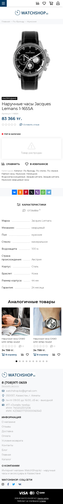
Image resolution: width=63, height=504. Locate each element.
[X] (31, 192)
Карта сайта (43, 498)
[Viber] (37, 192)
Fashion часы (8, 173)
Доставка (7, 431)
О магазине (8, 421)
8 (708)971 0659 (14, 383)
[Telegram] (48, 192)
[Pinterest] (25, 192)
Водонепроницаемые (13, 176)
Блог (4, 450)
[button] (16, 361)
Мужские (20, 173)
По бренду (29, 170)
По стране (52, 170)
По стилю (41, 170)
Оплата (6, 435)
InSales (42, 501)
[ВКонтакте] (14, 192)
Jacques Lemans (34, 176)
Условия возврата (12, 440)
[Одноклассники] (20, 192)
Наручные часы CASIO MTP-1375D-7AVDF (45, 340)
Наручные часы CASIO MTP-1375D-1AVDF (13, 340)
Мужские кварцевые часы (15, 179)
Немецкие (31, 173)
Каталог (18, 170)
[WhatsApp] (43, 192)
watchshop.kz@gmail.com (21, 390)
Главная (6, 454)
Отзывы (6, 426)
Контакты (7, 445)
